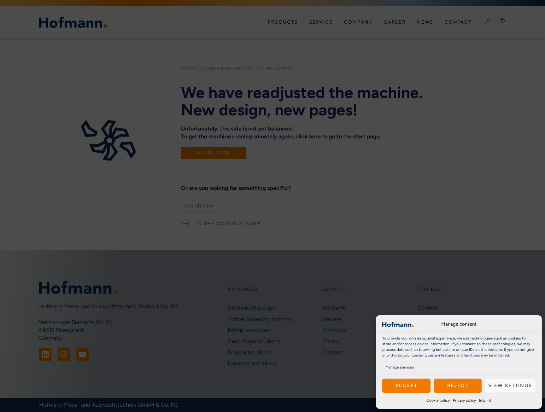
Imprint (485, 400)
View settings (510, 385)
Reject (457, 385)
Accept (406, 385)
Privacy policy (464, 400)
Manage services (399, 367)
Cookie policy (438, 400)
